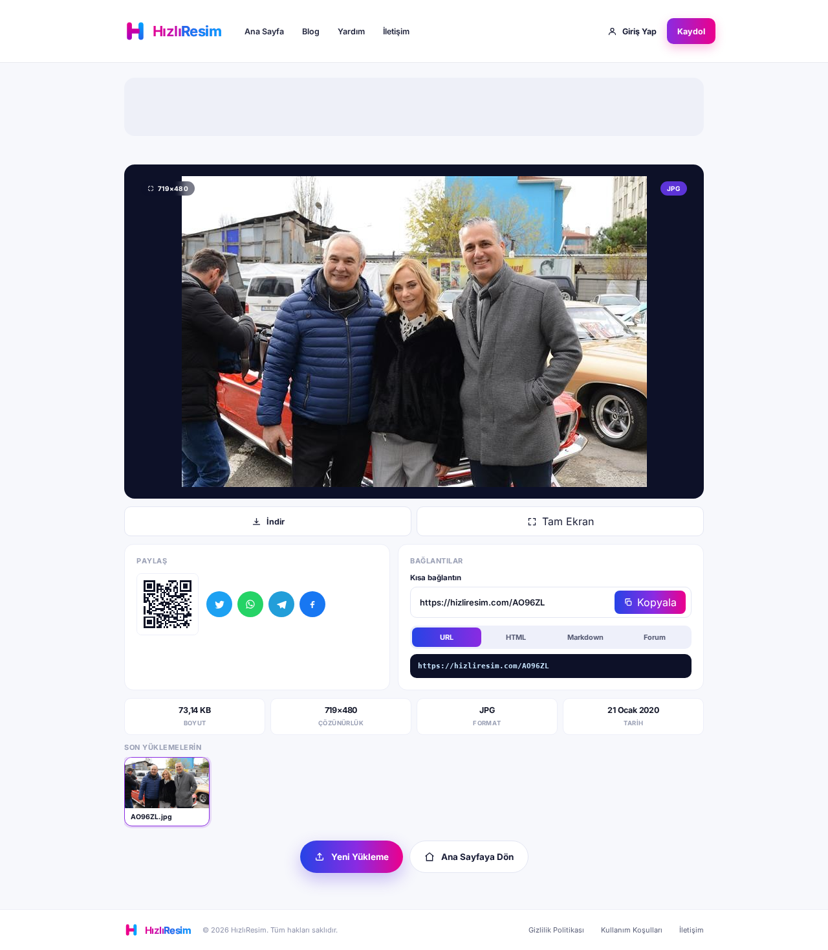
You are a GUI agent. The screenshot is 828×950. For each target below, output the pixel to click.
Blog (311, 31)
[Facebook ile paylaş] (312, 604)
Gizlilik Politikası (556, 929)
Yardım (351, 31)
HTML (516, 637)
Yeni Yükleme (360, 857)
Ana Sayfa (264, 31)
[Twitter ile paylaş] (219, 604)
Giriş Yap (639, 31)
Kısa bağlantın (435, 577)
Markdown (585, 637)
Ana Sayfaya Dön (477, 857)
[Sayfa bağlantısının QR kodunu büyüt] (167, 604)
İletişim (396, 31)
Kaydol (691, 31)
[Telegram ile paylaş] (281, 604)
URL (446, 637)
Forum (655, 637)
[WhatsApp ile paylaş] (250, 604)
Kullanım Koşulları (631, 929)
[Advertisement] (414, 107)
